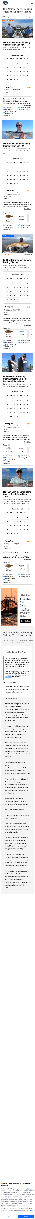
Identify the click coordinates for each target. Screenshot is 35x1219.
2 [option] (17, 63)
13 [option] (7, 71)
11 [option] (24, 67)
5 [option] (27, 63)
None (32, 17)
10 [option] (20, 67)
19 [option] (27, 71)
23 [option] (17, 75)
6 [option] (7, 67)
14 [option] (11, 71)
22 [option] (14, 75)
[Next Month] (28, 55)
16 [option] (17, 71)
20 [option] (7, 75)
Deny (9, 1216)
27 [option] (7, 80)
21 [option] (11, 75)
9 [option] (17, 67)
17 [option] (20, 71)
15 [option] (14, 71)
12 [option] (27, 67)
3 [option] (20, 63)
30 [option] (17, 80)
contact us (8, 677)
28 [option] (11, 80)
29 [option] (14, 80)
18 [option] (24, 71)
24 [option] (20, 75)
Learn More (6, 115)
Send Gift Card (25, 621)
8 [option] (14, 67)
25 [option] (24, 75)
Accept (26, 1216)
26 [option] (27, 75)
